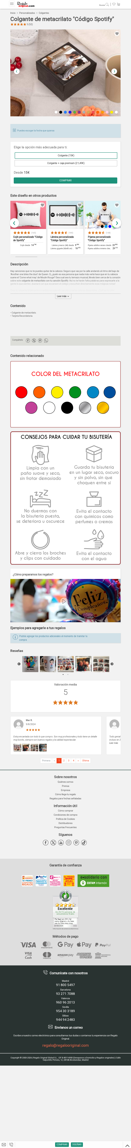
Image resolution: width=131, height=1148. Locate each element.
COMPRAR (65, 180)
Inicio (12, 13)
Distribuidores (66, 823)
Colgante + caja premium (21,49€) (66, 163)
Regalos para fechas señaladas (65, 798)
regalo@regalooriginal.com (65, 1045)
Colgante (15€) (66, 155)
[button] (114, 71)
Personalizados (27, 13)
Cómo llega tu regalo (65, 794)
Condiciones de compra (65, 815)
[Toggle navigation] (12, 4)
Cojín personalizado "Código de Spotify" (28, 238)
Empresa (65, 790)
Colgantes (44, 13)
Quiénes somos (65, 782)
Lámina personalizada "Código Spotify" (62, 238)
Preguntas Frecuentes (65, 827)
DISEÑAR (76, 1144)
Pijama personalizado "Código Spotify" (99, 238)
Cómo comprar (65, 810)
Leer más (62, 296)
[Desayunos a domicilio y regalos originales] (25, 4)
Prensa (65, 786)
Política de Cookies (65, 819)
